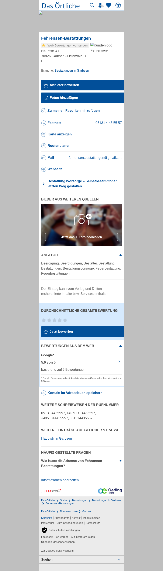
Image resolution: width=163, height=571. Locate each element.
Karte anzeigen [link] (60, 134)
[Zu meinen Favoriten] (109, 5)
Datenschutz (93, 523)
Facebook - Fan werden (55, 537)
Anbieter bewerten (64, 85)
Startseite (46, 517)
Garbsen (87, 511)
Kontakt (76, 517)
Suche (63, 500)
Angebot (49, 255)
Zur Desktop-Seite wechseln (57, 550)
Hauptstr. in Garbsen (56, 438)
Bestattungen (79, 500)
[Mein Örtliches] (101, 5)
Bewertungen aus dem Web (67, 346)
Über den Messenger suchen (58, 542)
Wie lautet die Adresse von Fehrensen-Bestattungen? (72, 463)
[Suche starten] (92, 5)
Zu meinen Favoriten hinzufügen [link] (74, 110)
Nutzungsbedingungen (69, 523)
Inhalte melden (91, 517)
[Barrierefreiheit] (118, 5)
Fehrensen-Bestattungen (60, 503)
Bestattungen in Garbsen (106, 500)
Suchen (46, 559)
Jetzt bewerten (61, 331)
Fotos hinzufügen (64, 97)
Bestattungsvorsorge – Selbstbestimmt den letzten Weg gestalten (83, 183)
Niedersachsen (69, 511)
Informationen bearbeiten (60, 480)
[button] (60, 530)
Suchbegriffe (62, 517)
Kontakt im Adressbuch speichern (75, 393)
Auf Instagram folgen (83, 537)
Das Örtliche (48, 500)
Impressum (47, 523)
